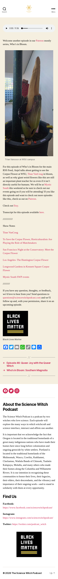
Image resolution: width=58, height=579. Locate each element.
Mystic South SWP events (16, 277)
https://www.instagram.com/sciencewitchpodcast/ (28, 517)
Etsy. (16, 205)
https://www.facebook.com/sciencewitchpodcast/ (28, 507)
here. (41, 212)
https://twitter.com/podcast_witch (29, 524)
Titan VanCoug (35, 174)
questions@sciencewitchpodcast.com (22, 297)
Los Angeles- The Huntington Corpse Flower (25, 260)
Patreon (40, 40)
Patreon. (32, 198)
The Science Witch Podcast (27, 573)
